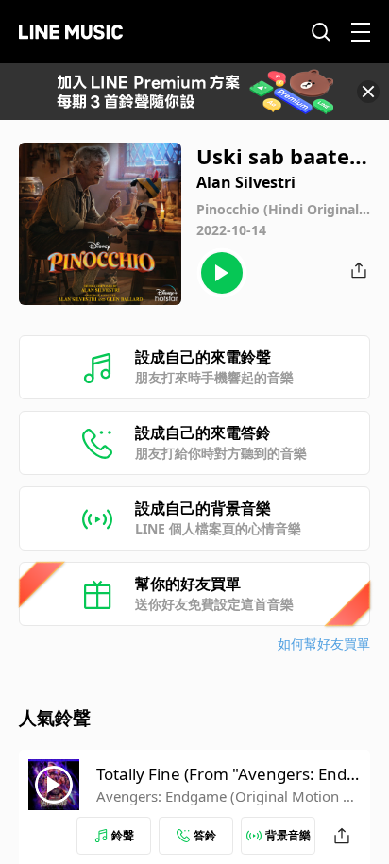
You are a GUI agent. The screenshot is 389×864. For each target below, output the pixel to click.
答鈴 (205, 835)
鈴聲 (122, 835)
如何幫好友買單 (324, 643)
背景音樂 (288, 835)
